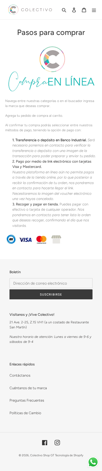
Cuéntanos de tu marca (28, 388)
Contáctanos (19, 375)
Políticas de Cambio (25, 413)
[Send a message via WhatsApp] (93, 462)
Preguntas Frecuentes (26, 400)
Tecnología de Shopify (69, 455)
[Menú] (94, 10)
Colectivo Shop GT (42, 455)
